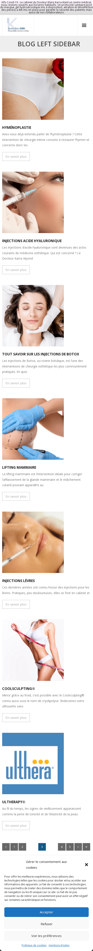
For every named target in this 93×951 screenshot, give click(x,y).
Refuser (47, 924)
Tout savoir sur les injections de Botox (40, 354)
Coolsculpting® (18, 688)
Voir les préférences (46, 936)
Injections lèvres (18, 580)
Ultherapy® (13, 802)
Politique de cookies (34, 945)
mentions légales (59, 945)
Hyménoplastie (16, 127)
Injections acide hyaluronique (32, 240)
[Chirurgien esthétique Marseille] (18, 24)
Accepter (46, 912)
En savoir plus (16, 156)
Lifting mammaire (19, 467)
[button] (86, 864)
